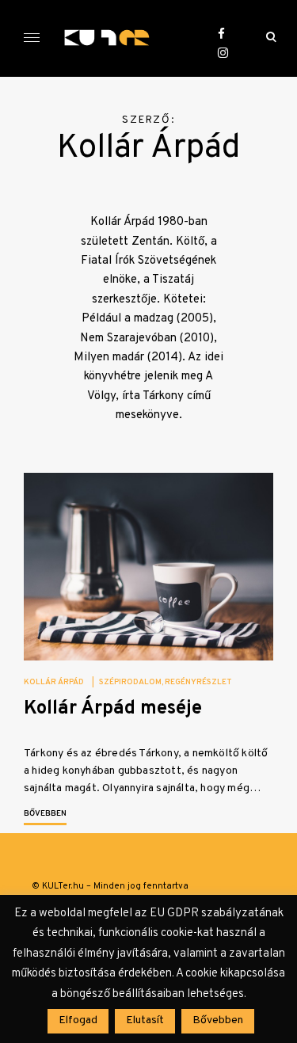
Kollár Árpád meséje (113, 709)
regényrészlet (198, 682)
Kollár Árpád (54, 682)
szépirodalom (130, 682)
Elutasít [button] (145, 1020)
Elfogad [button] (78, 1020)
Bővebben (45, 814)
